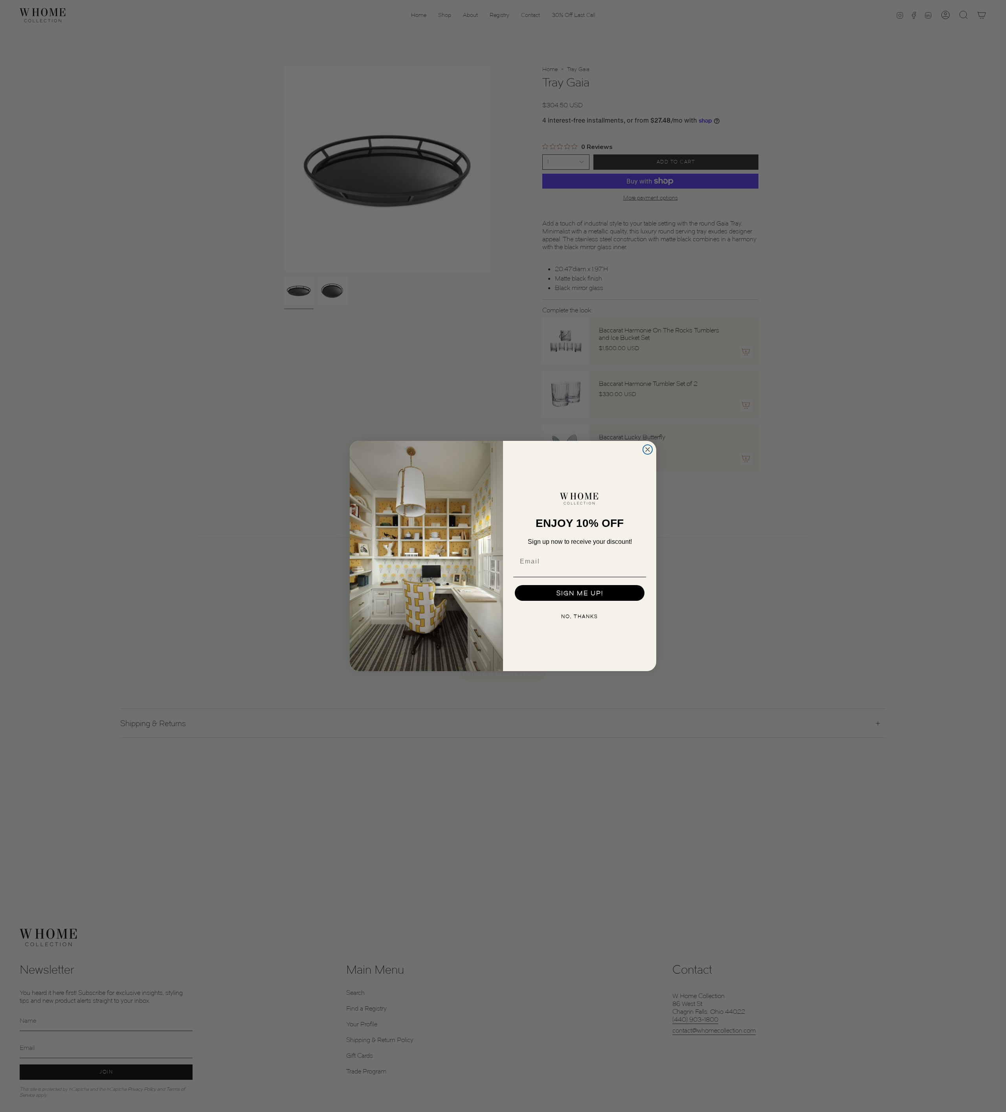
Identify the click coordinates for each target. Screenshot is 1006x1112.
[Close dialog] (647, 449)
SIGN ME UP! (579, 593)
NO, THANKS (579, 616)
